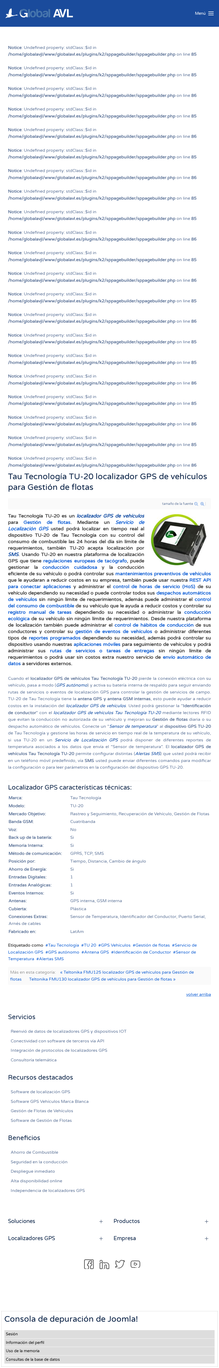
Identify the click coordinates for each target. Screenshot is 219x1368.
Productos (127, 1221)
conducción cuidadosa (69, 567)
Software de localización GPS (40, 1092)
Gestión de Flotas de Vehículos (42, 1111)
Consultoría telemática (34, 1060)
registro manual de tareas (40, 612)
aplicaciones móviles (97, 644)
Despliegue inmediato (33, 1171)
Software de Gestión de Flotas (41, 1120)
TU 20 (90, 945)
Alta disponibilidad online (36, 1181)
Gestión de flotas (47, 522)
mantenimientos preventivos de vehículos (163, 574)
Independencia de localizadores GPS (48, 1190)
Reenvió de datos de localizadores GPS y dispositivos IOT (69, 1031)
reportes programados (55, 638)
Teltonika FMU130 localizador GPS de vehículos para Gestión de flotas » (102, 979)
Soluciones (21, 1221)
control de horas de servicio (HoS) (154, 586)
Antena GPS (96, 952)
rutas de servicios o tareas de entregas (102, 651)
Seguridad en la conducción (39, 1162)
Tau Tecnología (63, 945)
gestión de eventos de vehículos (113, 631)
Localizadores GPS (31, 1238)
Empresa (125, 1238)
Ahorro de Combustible (34, 1152)
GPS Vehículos (116, 945)
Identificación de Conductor (142, 952)
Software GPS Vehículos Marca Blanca (50, 1101)
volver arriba (198, 994)
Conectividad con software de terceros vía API (57, 1041)
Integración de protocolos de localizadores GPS (59, 1050)
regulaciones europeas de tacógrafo (85, 561)
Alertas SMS (51, 959)
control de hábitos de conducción (154, 625)
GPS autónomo (63, 952)
